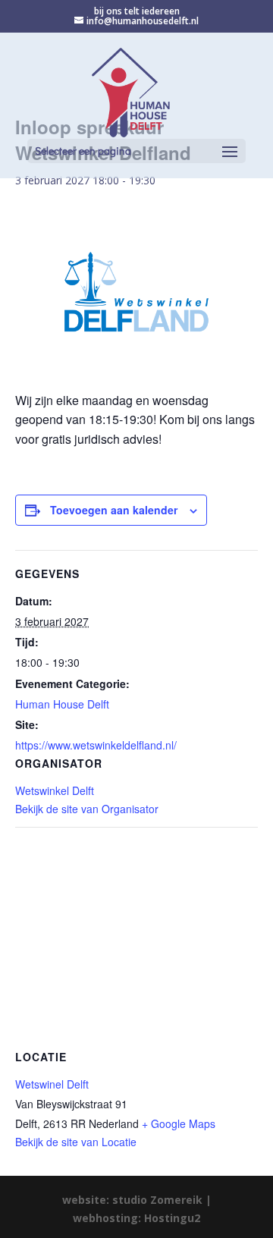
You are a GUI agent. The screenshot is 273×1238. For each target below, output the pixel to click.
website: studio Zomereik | (137, 1199)
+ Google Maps (178, 1123)
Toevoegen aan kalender (113, 509)
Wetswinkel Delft (54, 790)
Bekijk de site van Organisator (86, 808)
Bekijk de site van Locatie (75, 1141)
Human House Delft (62, 704)
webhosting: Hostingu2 (136, 1218)
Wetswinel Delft (52, 1084)
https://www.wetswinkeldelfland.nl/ (96, 745)
